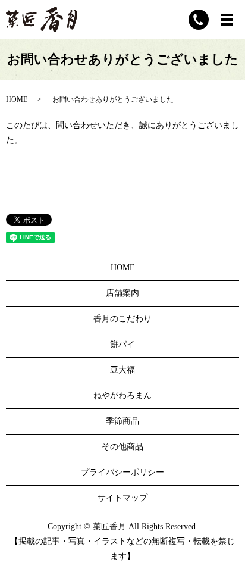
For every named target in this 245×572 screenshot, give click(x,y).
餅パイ (122, 344)
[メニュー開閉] (227, 20)
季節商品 (122, 421)
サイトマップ (122, 497)
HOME (16, 99)
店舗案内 (122, 293)
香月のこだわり (122, 318)
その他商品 (122, 446)
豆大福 (122, 369)
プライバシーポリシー (122, 472)
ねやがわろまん (122, 395)
